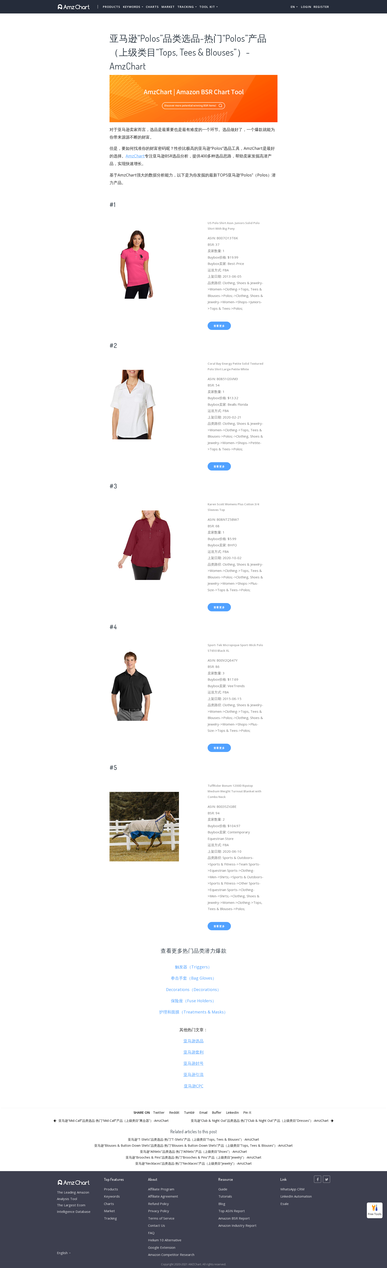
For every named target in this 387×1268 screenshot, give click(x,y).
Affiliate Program (161, 1189)
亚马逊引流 (193, 1074)
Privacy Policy (158, 1211)
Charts (152, 7)
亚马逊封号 (193, 1063)
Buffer (216, 1112)
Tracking (110, 1218)
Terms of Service (161, 1218)
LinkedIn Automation (296, 1196)
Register (321, 7)
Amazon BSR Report (234, 1218)
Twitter (159, 1112)
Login (306, 7)
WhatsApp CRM (292, 1189)
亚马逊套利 (193, 1052)
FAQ (151, 1233)
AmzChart (135, 156)
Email (203, 1112)
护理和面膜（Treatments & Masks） (193, 1012)
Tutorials (225, 1196)
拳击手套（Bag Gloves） (193, 978)
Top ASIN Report (231, 1211)
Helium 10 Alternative (164, 1240)
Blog (221, 1203)
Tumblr (189, 1112)
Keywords (112, 1196)
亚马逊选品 (193, 1041)
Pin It (247, 1112)
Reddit (174, 1112)
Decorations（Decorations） (193, 989)
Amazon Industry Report (237, 1225)
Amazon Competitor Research (171, 1254)
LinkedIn (232, 1112)
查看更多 (219, 325)
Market (168, 7)
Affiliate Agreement (163, 1196)
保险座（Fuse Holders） (193, 1000)
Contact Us (156, 1225)
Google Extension (161, 1247)
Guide (222, 1189)
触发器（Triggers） (193, 967)
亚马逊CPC (193, 1086)
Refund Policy (158, 1203)
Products (111, 7)
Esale (284, 1203)
